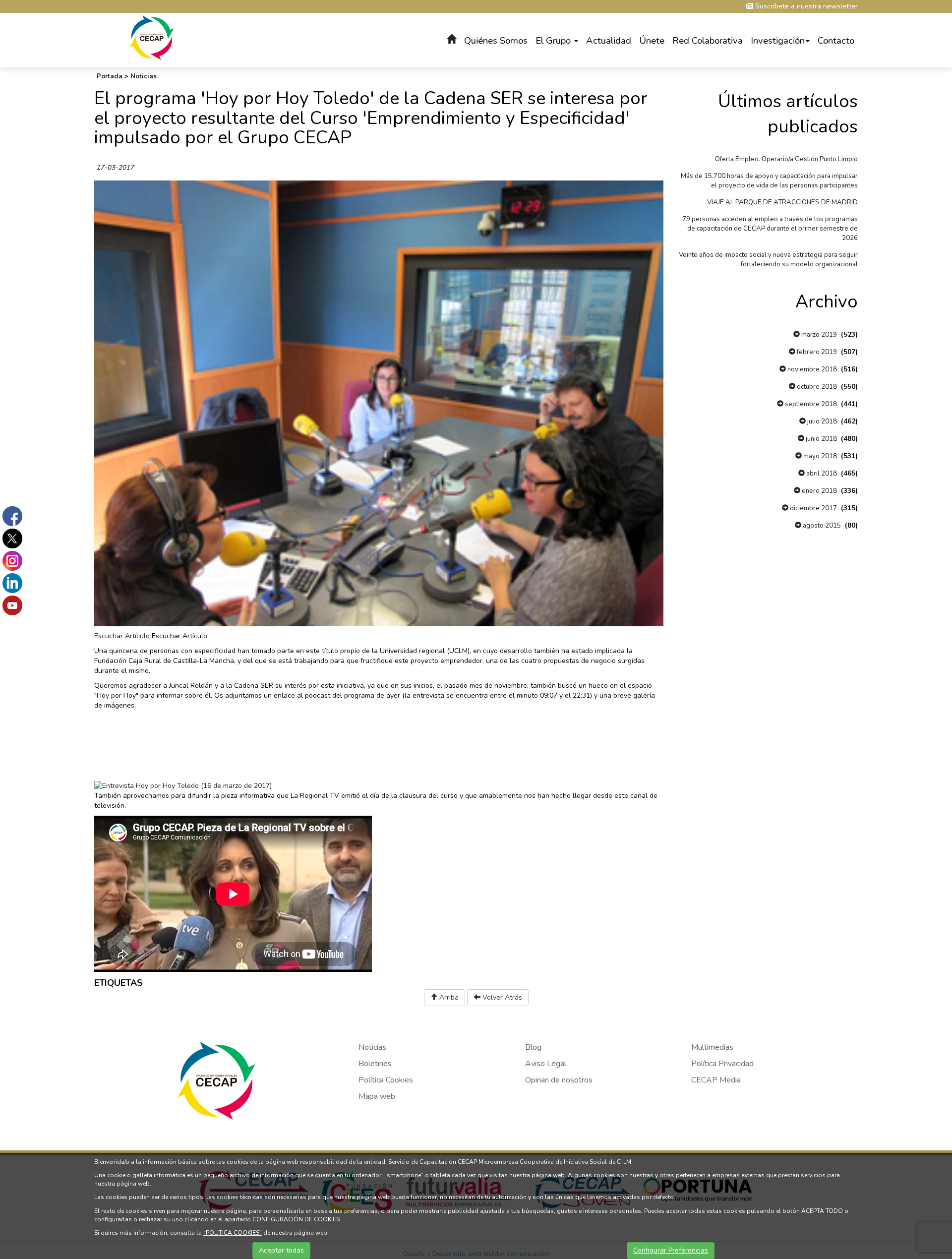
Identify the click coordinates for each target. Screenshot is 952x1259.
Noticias (143, 76)
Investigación (778, 40)
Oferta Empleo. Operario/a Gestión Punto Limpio (786, 159)
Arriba (448, 997)
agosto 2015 (821, 525)
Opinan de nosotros (559, 1080)
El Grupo (554, 40)
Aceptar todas (281, 1250)
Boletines (375, 1063)
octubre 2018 (816, 386)
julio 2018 (821, 421)
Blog (533, 1047)
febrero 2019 (816, 352)
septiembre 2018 (810, 404)
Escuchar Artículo (122, 636)
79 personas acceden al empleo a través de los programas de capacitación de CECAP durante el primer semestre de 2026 (770, 228)
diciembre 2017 (812, 508)
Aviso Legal (545, 1063)
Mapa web (376, 1096)
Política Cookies (385, 1080)
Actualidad (608, 40)
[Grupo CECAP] (152, 37)
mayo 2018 (819, 456)
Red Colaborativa (707, 40)
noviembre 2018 (811, 369)
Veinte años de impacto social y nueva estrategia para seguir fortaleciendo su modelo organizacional (768, 259)
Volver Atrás (501, 997)
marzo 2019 (818, 334)
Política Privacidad (722, 1063)
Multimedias (712, 1047)
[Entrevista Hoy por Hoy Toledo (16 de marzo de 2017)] (183, 785)
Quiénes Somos (496, 40)
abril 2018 (821, 473)
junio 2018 (820, 438)
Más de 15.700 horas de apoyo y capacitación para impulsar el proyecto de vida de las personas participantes (769, 181)
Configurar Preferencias (670, 1250)
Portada (109, 76)
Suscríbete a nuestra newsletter (805, 6)
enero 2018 (818, 490)
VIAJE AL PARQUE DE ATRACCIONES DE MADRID (782, 202)
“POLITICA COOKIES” (232, 1233)
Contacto (836, 40)
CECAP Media (716, 1080)
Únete (651, 40)
